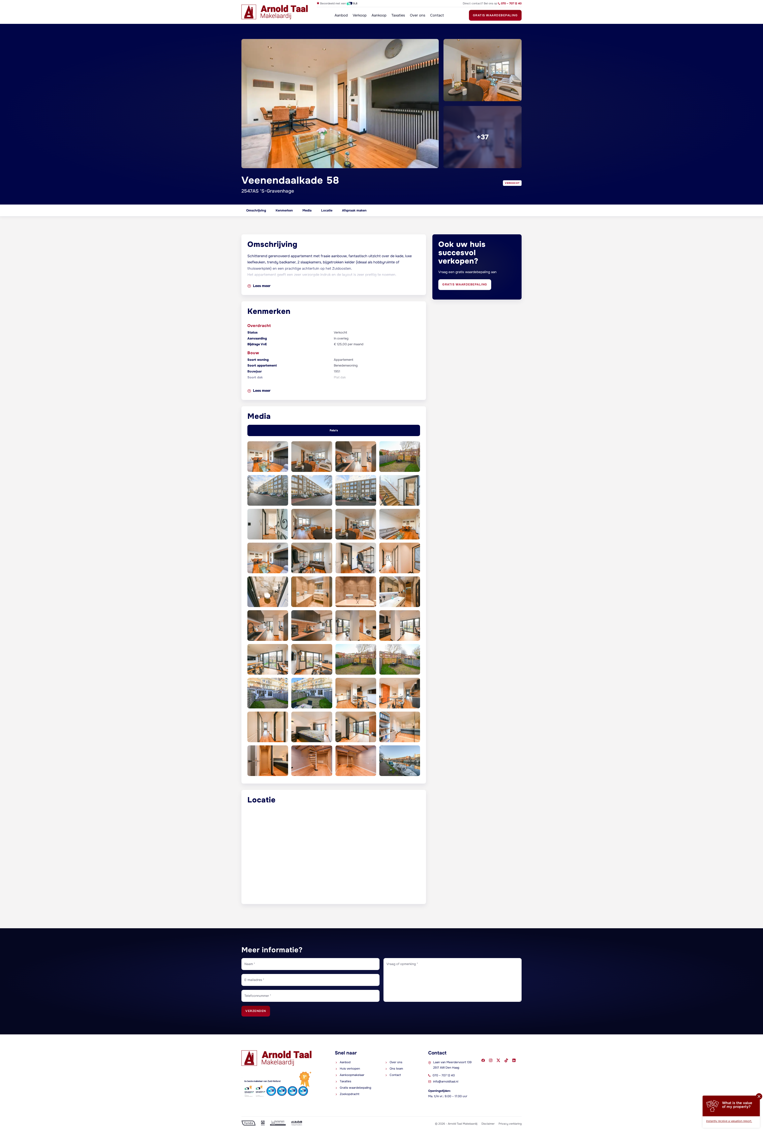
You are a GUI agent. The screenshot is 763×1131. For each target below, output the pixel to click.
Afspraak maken (354, 210)
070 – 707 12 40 (444, 1075)
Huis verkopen (350, 1069)
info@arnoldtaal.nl (445, 1081)
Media (307, 210)
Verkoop (360, 15)
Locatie (326, 210)
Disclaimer (488, 1123)
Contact (437, 15)
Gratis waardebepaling (495, 15)
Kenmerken (284, 210)
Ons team (396, 1069)
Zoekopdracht (349, 1094)
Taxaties (398, 15)
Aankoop (379, 15)
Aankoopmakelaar (352, 1075)
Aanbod (341, 15)
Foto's (334, 430)
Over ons (417, 15)
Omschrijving (256, 210)
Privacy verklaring (510, 1123)
